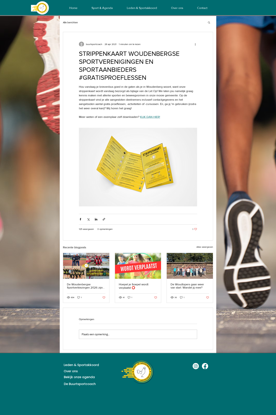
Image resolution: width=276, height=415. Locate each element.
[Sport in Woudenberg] (196, 366)
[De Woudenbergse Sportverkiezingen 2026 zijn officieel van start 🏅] (86, 266)
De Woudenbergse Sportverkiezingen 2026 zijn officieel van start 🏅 (85, 286)
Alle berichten (70, 22)
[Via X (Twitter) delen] (88, 219)
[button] (209, 22)
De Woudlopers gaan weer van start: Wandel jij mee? (187, 286)
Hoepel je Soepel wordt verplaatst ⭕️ (133, 286)
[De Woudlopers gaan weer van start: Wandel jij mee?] (190, 266)
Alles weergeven (204, 247)
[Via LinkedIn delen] (96, 219)
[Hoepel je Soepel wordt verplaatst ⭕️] (138, 266)
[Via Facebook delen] (80, 219)
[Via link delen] (103, 219)
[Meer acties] (195, 44)
